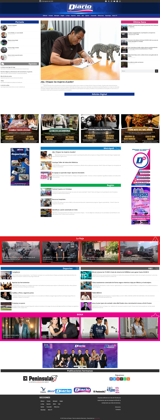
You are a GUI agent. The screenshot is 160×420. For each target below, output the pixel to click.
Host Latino (97, 418)
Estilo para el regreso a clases (92, 335)
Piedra (2, 80)
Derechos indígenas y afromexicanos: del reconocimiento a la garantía (16, 71)
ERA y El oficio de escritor (6, 76)
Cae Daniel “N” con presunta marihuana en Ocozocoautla (18, 258)
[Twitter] (114, 379)
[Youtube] (114, 1)
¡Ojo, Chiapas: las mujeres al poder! (57, 82)
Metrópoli (56, 15)
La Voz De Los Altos (5, 85)
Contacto (118, 409)
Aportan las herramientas (20, 282)
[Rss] (128, 379)
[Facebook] (106, 1)
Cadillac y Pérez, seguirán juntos (23, 293)
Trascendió (93, 15)
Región (62, 15)
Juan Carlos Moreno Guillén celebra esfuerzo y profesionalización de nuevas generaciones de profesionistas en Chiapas (143, 48)
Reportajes (108, 15)
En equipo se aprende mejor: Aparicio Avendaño (68, 173)
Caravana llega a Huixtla (13, 47)
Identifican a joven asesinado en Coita (65, 210)
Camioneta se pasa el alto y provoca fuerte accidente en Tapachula (97, 258)
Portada (51, 15)
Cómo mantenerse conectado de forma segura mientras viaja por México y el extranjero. (121, 282)
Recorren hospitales (12, 25)
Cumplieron (16, 272)
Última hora (101, 15)
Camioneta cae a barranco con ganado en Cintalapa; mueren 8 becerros (136, 258)
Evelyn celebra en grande (130, 335)
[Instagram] (111, 1)
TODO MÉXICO (97, 293)
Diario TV (114, 15)
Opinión (87, 15)
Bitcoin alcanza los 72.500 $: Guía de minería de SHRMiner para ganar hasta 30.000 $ (120, 272)
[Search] (156, 71)
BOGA (78, 15)
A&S (83, 15)
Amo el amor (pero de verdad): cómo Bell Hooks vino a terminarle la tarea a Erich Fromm (122, 303)
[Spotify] (117, 1)
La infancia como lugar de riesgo (8, 67)
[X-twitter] (109, 1)
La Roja (68, 15)
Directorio (118, 407)
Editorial (45, 15)
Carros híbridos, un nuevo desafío (15, 32)
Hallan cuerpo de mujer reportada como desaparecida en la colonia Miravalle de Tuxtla (58, 258)
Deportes (73, 15)
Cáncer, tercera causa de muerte (15, 55)
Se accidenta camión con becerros (135, 62)
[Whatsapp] (120, 1)
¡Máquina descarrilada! (13, 40)
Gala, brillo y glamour (10, 335)
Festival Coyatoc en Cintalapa (62, 189)
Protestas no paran (18, 303)
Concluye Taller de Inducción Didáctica (65, 162)
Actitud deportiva (48, 335)
